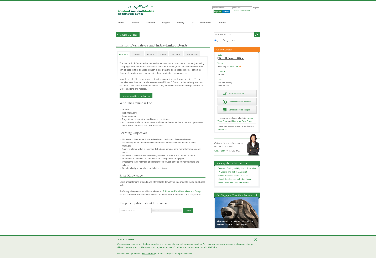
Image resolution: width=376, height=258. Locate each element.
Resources (205, 22)
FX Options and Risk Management (232, 172)
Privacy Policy (148, 253)
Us (192, 22)
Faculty (180, 22)
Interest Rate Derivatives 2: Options (233, 175)
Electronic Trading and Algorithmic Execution (237, 168)
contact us (222, 129)
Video (163, 54)
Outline (150, 54)
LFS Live (234, 66)
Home (121, 22)
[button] (128, 34)
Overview (123, 54)
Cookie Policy (210, 247)
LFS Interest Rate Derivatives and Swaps (182, 191)
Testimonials (192, 54)
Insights (166, 22)
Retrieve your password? (242, 10)
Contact (222, 22)
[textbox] (234, 35)
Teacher (137, 54)
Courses (135, 22)
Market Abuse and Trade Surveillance (233, 183)
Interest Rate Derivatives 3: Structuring (234, 179)
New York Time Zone (242, 121)
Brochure (176, 54)
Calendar (150, 22)
